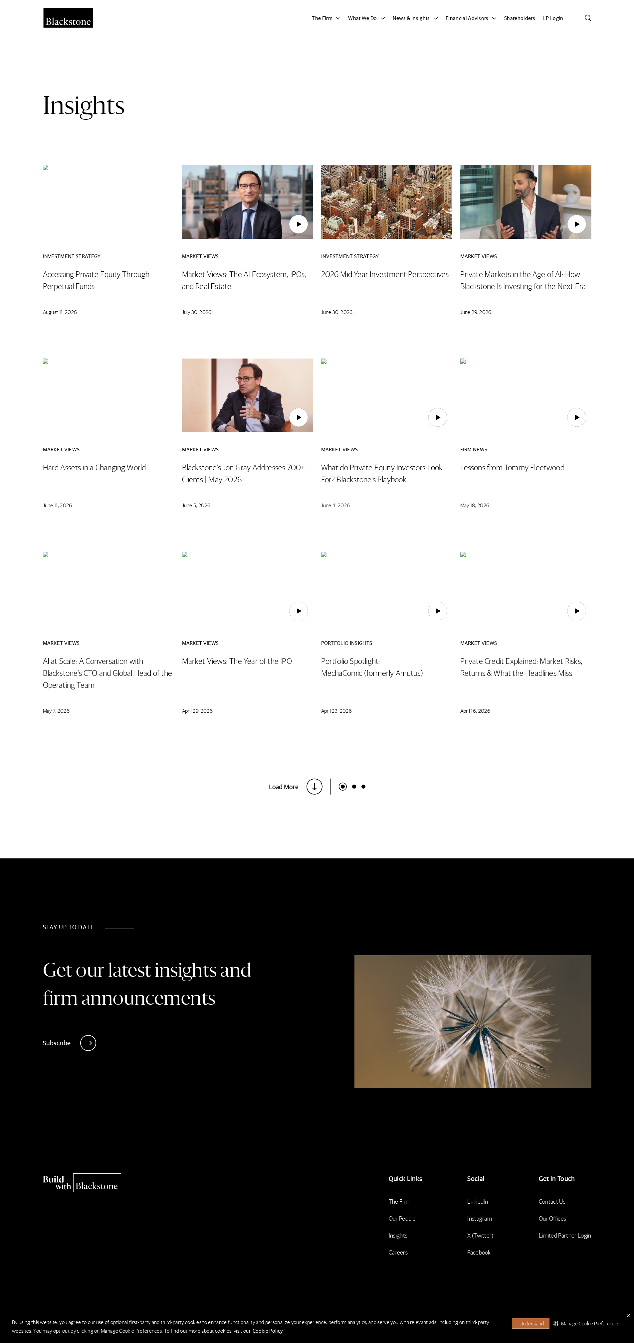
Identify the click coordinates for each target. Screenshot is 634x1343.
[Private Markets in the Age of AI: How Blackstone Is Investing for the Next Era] (576, 224)
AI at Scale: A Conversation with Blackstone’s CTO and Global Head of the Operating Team (107, 673)
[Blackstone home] (109, 1182)
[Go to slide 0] (343, 787)
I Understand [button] (531, 1323)
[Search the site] (588, 18)
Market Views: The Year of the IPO (237, 661)
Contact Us (552, 1201)
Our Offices (552, 1218)
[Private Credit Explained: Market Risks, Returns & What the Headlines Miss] (576, 611)
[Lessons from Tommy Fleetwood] (576, 417)
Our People (402, 1218)
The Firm (400, 1201)
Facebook (479, 1252)
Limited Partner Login (565, 1235)
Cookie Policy (268, 1330)
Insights (398, 1235)
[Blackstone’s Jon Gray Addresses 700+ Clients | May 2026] (298, 417)
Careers (398, 1252)
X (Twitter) (480, 1235)
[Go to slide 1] (354, 787)
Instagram (479, 1218)
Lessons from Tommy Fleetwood (512, 467)
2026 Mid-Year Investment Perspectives (385, 274)
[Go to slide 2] (363, 787)
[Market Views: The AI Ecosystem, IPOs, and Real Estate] (298, 224)
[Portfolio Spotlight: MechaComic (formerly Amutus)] (437, 611)
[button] (586, 1323)
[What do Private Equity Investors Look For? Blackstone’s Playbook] (437, 417)
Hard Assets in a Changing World (94, 467)
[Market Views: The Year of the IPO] (298, 611)
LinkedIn (477, 1201)
